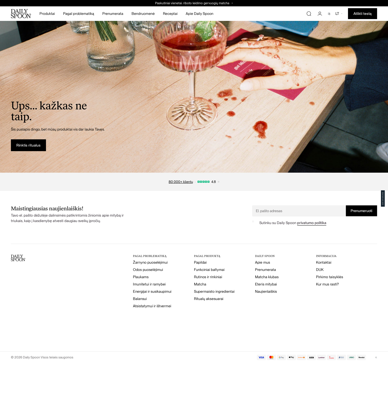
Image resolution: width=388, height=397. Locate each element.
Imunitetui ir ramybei (149, 284)
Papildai (200, 262)
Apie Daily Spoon (199, 13)
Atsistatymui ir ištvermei (152, 306)
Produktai (47, 13)
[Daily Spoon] (21, 13)
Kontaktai (323, 262)
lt (337, 13)
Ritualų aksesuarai (208, 299)
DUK (320, 269)
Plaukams (141, 277)
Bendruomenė (143, 13)
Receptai (170, 13)
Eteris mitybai (266, 284)
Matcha (200, 284)
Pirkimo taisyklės (329, 277)
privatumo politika (311, 223)
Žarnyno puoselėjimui (150, 262)
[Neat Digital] (376, 357)
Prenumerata (112, 13)
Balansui (140, 299)
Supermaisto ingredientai (214, 291)
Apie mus (262, 262)
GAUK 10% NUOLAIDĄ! (383, 198)
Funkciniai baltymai (209, 269)
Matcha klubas (267, 277)
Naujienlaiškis (266, 291)
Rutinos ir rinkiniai (208, 277)
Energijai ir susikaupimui (152, 291)
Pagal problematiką (78, 13)
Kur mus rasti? (327, 284)
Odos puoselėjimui (148, 269)
